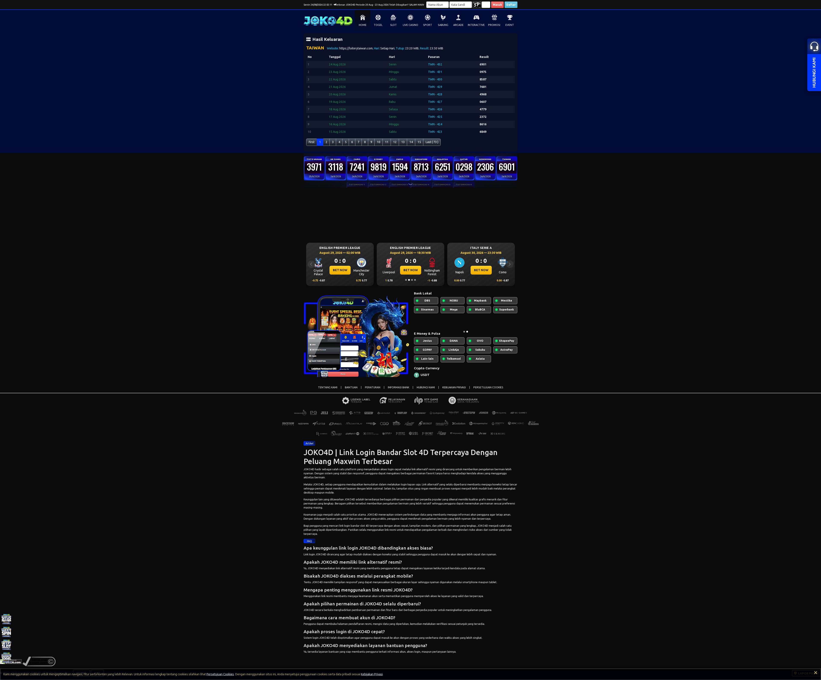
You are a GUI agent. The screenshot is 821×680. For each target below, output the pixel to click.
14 (411, 142)
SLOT (393, 25)
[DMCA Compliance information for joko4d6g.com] (39, 664)
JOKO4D (309, 472)
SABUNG (443, 25)
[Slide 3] (412, 280)
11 (386, 142)
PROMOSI (494, 25)
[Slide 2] (409, 280)
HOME (362, 25)
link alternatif (420, 472)
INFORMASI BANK (398, 390)
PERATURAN (372, 390)
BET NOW (340, 270)
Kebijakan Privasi (372, 674)
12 (395, 142)
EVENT (509, 25)
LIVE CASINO (410, 25)
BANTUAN (351, 390)
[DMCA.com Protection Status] (11, 664)
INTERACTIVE (476, 25)
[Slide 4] (415, 280)
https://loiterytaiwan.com (356, 48)
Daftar (511, 4)
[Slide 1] (406, 280)
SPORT (427, 25)
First (312, 142)
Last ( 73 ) (432, 142)
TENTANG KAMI (327, 390)
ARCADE (458, 25)
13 (403, 142)
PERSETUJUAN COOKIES (488, 390)
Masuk (497, 4)
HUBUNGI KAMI (426, 390)
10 (378, 142)
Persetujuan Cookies (220, 674)
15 (419, 142)
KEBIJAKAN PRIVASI (454, 390)
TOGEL (378, 25)
